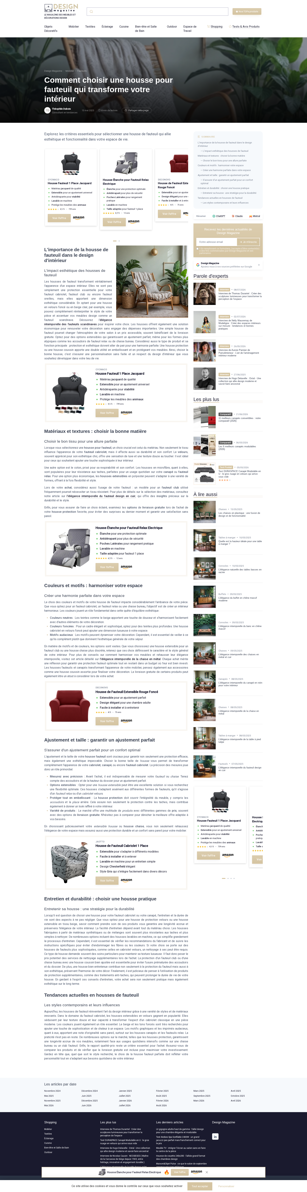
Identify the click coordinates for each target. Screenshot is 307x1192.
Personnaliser (226, 1186)
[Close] (218, 484)
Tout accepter (200, 1186)
